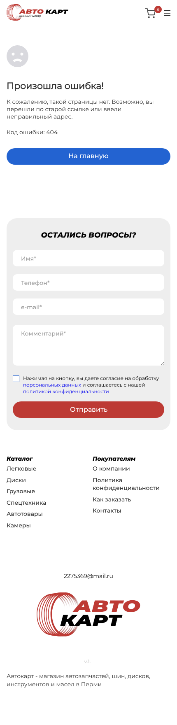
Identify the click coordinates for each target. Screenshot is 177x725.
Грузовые (21, 491)
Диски (16, 480)
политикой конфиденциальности (66, 392)
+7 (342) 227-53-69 (88, 562)
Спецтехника (26, 502)
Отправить (88, 409)
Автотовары (25, 514)
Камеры (19, 525)
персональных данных (52, 385)
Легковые (21, 468)
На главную (88, 156)
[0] (151, 13)
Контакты (107, 510)
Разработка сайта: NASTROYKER (88, 645)
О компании (111, 468)
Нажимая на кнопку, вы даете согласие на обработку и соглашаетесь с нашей (91, 385)
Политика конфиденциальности (126, 484)
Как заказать (112, 499)
